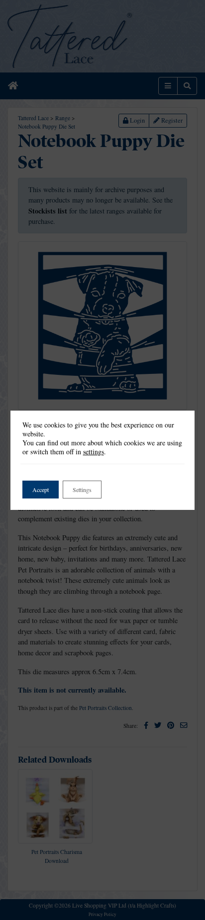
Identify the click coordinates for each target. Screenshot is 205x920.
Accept (40, 490)
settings (93, 451)
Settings (82, 490)
